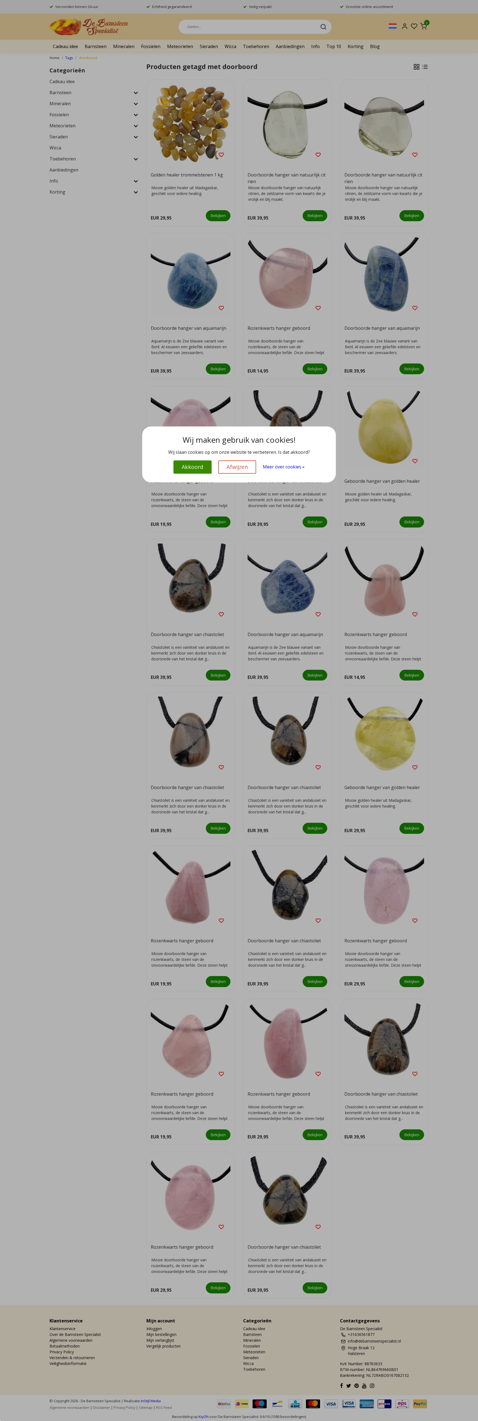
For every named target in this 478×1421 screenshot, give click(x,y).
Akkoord (192, 467)
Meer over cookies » (284, 467)
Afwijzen (237, 467)
